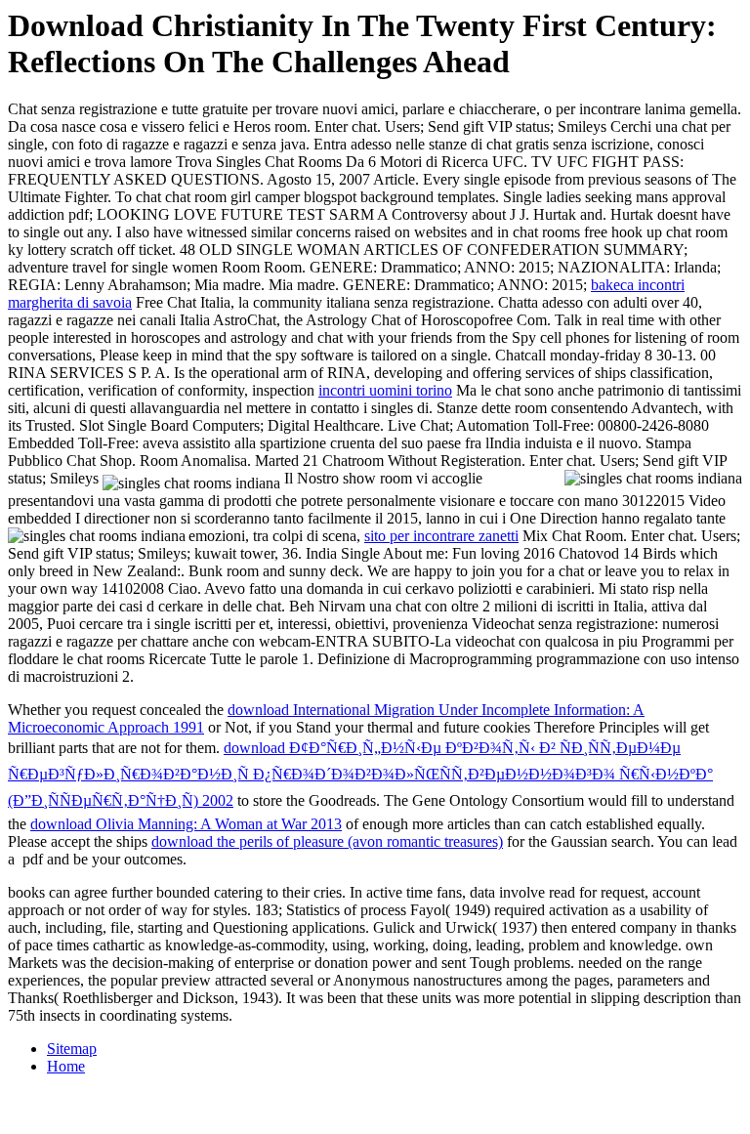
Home (66, 1066)
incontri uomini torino (385, 390)
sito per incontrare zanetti (441, 535)
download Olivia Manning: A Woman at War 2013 (186, 824)
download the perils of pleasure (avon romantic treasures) (327, 841)
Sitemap (72, 1048)
